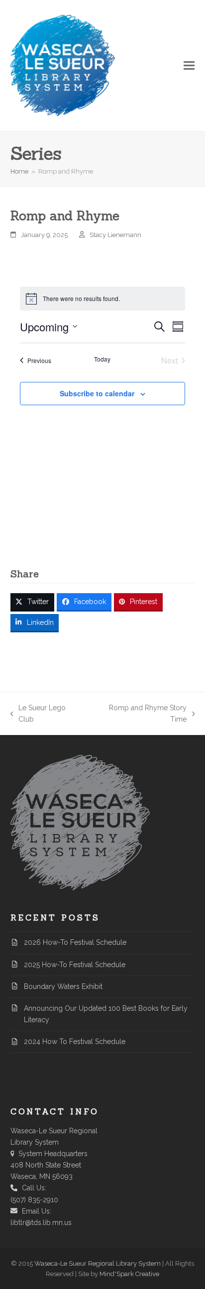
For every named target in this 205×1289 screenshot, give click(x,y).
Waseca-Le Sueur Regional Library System (97, 1263)
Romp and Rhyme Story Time (139, 714)
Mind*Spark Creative (129, 1274)
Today (102, 359)
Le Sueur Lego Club (38, 714)
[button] (189, 65)
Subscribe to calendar (97, 393)
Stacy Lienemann (115, 235)
